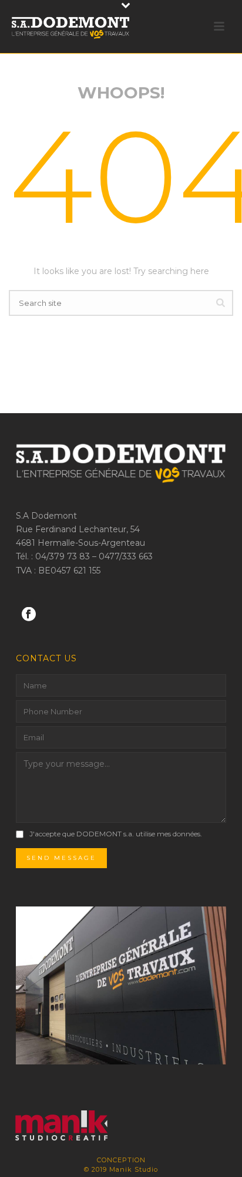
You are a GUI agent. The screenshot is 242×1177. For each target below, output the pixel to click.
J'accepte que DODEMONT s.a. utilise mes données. (115, 833)
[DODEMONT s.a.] (53, 1127)
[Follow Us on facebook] (29, 614)
